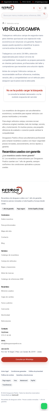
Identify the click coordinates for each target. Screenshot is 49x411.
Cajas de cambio (7, 297)
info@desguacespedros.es (11, 343)
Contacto (4, 237)
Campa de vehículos (8, 261)
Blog (3, 243)
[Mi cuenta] (34, 8)
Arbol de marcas (7, 273)
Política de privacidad (36, 371)
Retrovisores (6, 321)
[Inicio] (3, 23)
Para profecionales (8, 225)
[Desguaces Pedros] (7, 7)
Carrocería (5, 309)
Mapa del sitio (6, 231)
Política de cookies (7, 375)
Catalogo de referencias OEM (12, 279)
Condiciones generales (18, 371)
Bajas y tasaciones (8, 267)
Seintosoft (15, 395)
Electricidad (5, 315)
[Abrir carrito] (39, 8)
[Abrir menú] (45, 8)
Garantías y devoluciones (24, 375)
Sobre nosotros (7, 219)
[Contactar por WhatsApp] (44, 406)
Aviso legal (5, 371)
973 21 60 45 (6, 335)
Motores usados (7, 291)
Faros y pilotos (6, 303)
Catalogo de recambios (10, 255)
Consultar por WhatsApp (24, 359)
